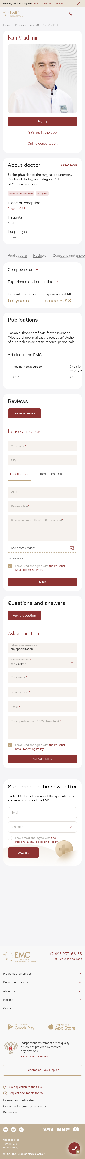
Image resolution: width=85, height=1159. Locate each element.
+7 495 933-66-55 (65, 953)
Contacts (9, 1008)
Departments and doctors (19, 982)
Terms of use (10, 1143)
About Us (9, 991)
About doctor (50, 474)
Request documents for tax (26, 1093)
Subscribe (23, 852)
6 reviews (68, 165)
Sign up (42, 121)
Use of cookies (11, 1139)
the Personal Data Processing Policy (40, 568)
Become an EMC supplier (42, 1070)
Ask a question (24, 615)
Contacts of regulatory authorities (24, 1106)
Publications (17, 255)
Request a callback (70, 959)
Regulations (10, 1112)
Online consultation (43, 143)
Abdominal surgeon (21, 193)
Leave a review (24, 413)
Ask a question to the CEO (25, 1087)
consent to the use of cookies (47, 3)
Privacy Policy (10, 1147)
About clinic (19, 474)
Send (42, 582)
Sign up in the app (42, 132)
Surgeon (42, 193)
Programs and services (17, 973)
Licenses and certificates (18, 1100)
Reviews (39, 255)
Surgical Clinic (17, 208)
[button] (78, 3)
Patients (8, 1000)
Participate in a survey (34, 1056)
